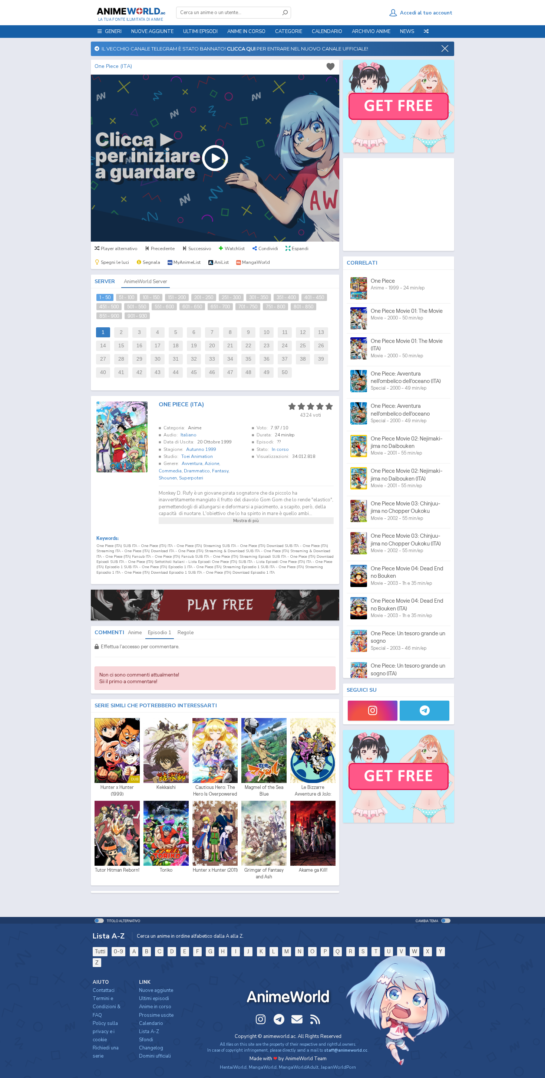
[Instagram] (372, 711)
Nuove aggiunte (152, 31)
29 (139, 359)
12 (303, 332)
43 (158, 372)
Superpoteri (191, 478)
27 (103, 359)
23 (267, 345)
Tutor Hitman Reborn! (117, 870)
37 (285, 359)
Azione (212, 463)
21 (230, 345)
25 (303, 345)
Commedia (170, 471)
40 (103, 372)
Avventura (192, 463)
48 (248, 372)
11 (285, 332)
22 (248, 345)
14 (103, 345)
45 (194, 372)
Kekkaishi (166, 787)
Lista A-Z (149, 1031)
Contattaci (104, 990)
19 (194, 345)
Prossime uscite (156, 1015)
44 (176, 372)
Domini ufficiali (155, 1056)
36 (267, 359)
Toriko (166, 870)
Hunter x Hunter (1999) (117, 790)
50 (285, 372)
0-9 (118, 951)
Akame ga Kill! (313, 870)
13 (321, 332)
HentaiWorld (233, 1067)
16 (139, 345)
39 (321, 359)
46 (212, 372)
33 (212, 359)
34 (230, 359)
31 (176, 359)
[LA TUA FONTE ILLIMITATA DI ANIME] (131, 11)
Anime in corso (155, 1006)
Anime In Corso (246, 31)
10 (267, 332)
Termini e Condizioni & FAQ (106, 1006)
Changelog (151, 1048)
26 (321, 345)
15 (121, 345)
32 (194, 359)
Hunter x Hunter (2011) (215, 870)
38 (303, 359)
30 (158, 359)
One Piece (383, 281)
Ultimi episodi (200, 31)
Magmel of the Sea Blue (264, 790)
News (407, 31)
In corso (280, 449)
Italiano (188, 435)
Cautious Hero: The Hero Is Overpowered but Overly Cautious (215, 790)
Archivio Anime (371, 31)
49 (267, 372)
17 (158, 345)
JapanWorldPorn (338, 1067)
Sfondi (146, 1039)
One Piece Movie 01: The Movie (407, 311)
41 (121, 372)
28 (121, 359)
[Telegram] (424, 711)
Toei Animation (197, 456)
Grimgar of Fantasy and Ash (264, 873)
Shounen (168, 478)
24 (285, 345)
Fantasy (220, 471)
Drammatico (197, 471)
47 (230, 372)
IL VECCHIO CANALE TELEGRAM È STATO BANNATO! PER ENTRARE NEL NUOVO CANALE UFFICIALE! (233, 49)
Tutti (100, 951)
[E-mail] (297, 1019)
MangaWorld (263, 1067)
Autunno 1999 (201, 449)
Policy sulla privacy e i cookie (105, 1031)
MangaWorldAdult (298, 1067)
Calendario (327, 31)
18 (176, 345)
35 (248, 359)
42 (139, 372)
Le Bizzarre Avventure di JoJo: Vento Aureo (313, 790)
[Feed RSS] (315, 1019)
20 (212, 345)
